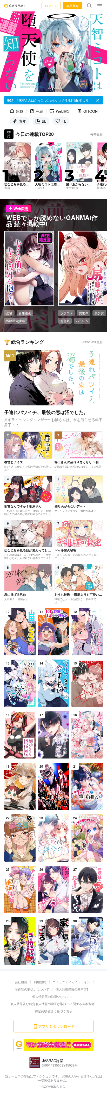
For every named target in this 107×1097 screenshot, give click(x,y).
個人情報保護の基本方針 (73, 989)
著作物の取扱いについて (32, 989)
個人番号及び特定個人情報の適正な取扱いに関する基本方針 (52, 1003)
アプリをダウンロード (56, 1026)
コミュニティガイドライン (71, 982)
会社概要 (21, 982)
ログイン (51, 5)
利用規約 (40, 982)
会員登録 (72, 5)
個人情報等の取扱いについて (52, 996)
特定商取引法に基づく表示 (53, 1011)
